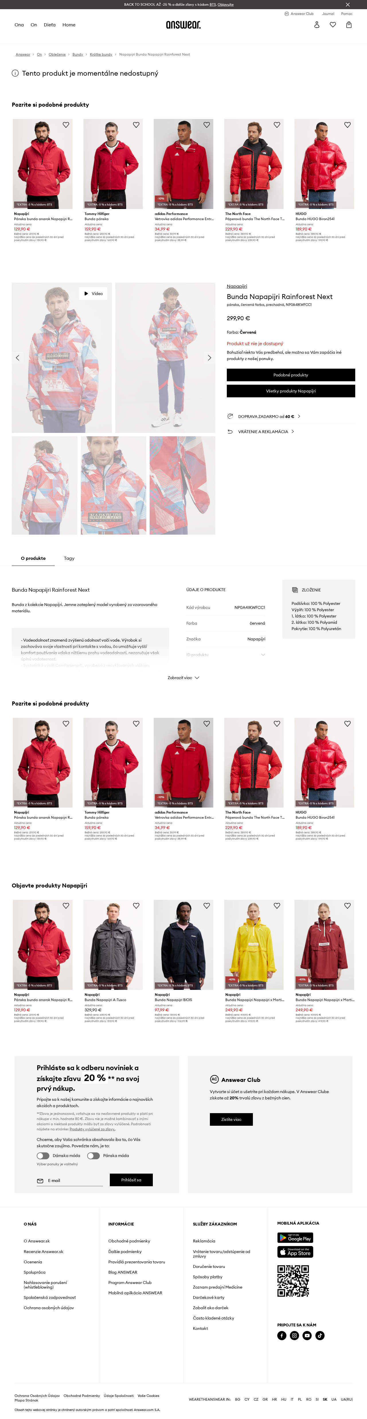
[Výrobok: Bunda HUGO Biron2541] (324, 164)
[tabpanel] (183, 624)
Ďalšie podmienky (125, 1251)
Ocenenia (33, 1261)
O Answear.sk (37, 1241)
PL (300, 1400)
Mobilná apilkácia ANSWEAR (135, 1292)
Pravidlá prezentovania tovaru (136, 1261)
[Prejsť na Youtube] (307, 1336)
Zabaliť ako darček (211, 1307)
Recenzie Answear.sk (43, 1251)
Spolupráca (35, 1272)
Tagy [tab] (69, 558)
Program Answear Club (130, 1282)
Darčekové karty (209, 1297)
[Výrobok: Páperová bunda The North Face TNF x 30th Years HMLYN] (254, 164)
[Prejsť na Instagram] (294, 1336)
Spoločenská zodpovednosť (50, 1297)
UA (334, 1400)
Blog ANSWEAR (122, 1272)
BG (237, 1400)
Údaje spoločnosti (119, 1396)
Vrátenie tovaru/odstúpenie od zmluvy (221, 1254)
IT (292, 1400)
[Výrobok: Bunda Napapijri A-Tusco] (113, 945)
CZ (256, 1400)
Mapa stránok (26, 1400)
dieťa (50, 25)
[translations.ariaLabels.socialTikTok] (320, 1335)
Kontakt (200, 1328)
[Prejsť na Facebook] (281, 1336)
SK (325, 1400)
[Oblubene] (332, 24)
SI (317, 1400)
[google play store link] (295, 1237)
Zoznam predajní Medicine (217, 1287)
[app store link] (295, 1251)
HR (274, 1400)
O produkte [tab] (33, 558)
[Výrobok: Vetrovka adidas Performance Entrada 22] (183, 164)
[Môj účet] (316, 24)
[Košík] (348, 24)
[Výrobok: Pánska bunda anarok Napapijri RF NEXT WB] (43, 164)
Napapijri (237, 286)
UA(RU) (347, 1400)
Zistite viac (231, 1119)
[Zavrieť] (347, 4)
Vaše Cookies (148, 1396)
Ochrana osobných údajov (49, 1307)
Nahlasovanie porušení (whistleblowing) (45, 1285)
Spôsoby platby (207, 1276)
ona (19, 25)
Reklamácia (204, 1241)
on (34, 25)
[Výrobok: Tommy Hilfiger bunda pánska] (113, 164)
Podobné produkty (291, 375)
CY (247, 1400)
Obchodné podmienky (129, 1241)
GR (265, 1400)
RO (308, 1400)
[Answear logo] (183, 24)
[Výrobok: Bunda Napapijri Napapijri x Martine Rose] (254, 945)
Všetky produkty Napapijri (291, 391)
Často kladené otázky (213, 1318)
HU (283, 1400)
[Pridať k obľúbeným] (66, 124)
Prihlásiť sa (131, 1179)
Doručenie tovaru (209, 1266)
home (69, 25)
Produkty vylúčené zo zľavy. (92, 1129)
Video (97, 293)
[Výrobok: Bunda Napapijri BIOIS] (183, 945)
